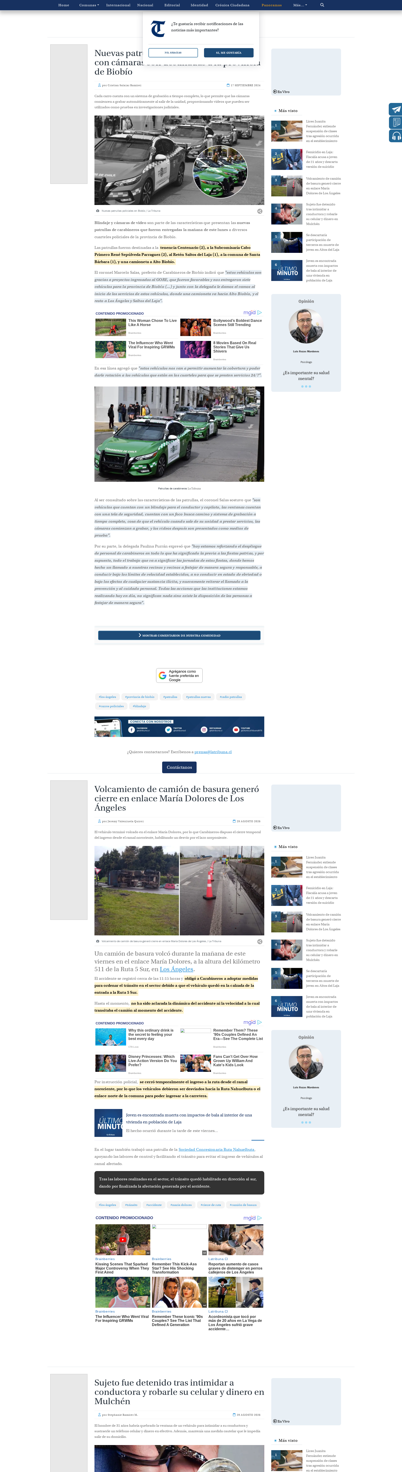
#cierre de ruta (211, 1205)
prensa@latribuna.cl (213, 751)
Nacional (145, 5)
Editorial (172, 5)
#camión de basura (243, 1205)
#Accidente (154, 1205)
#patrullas (170, 697)
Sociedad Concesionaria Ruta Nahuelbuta (217, 1149)
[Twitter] (179, 730)
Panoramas (272, 5)
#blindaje (139, 706)
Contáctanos (179, 767)
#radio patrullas (231, 697)
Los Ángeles (176, 969)
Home (63, 5)
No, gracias (173, 52)
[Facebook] (145, 730)
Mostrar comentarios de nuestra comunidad (181, 635)
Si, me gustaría (228, 52)
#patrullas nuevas (198, 697)
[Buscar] (332, 5)
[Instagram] (213, 730)
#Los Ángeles (107, 697)
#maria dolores (181, 1205)
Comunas (87, 5)
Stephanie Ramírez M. (123, 1414)
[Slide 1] (302, 386)
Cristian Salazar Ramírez (124, 85)
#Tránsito (131, 1205)
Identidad (199, 5)
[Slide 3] (310, 386)
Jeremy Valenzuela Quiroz (126, 821)
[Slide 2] (306, 386)
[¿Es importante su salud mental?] (306, 326)
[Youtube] (247, 730)
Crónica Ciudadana (232, 5)
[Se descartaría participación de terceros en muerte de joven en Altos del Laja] (288, 242)
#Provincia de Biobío (139, 697)
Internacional (118, 5)
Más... (298, 5)
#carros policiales (111, 706)
